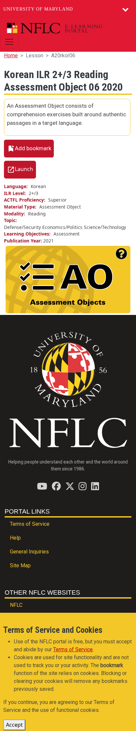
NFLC (16, 605)
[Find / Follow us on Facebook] (56, 486)
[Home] (65, 28)
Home (11, 55)
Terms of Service (30, 524)
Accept (14, 724)
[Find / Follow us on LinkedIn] (95, 486)
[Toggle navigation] (9, 41)
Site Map (20, 565)
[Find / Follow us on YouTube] (42, 486)
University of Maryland (38, 9)
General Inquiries (29, 551)
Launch (24, 169)
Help (15, 538)
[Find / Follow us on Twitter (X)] (69, 486)
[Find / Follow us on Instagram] (82, 486)
